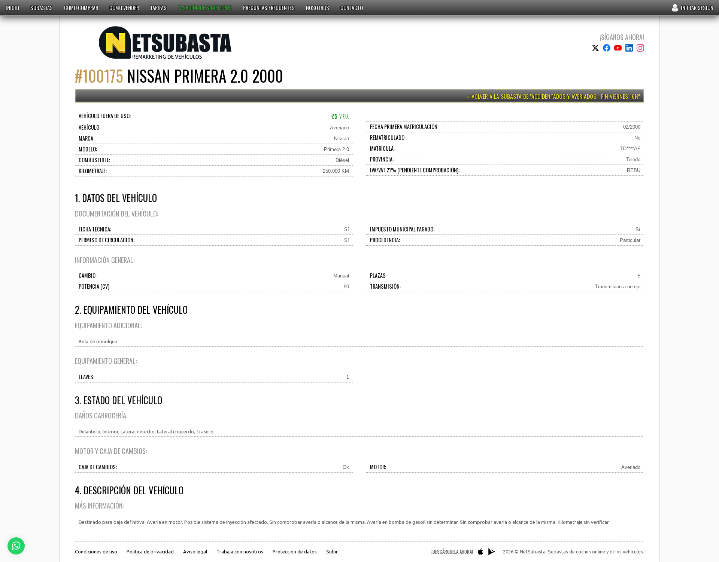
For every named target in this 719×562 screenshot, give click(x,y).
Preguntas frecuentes (269, 8)
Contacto (351, 8)
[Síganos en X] (595, 48)
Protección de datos (295, 551)
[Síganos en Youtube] (618, 48)
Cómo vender (124, 8)
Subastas (41, 8)
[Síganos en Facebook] (606, 48)
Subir (332, 551)
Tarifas (158, 8)
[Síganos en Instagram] (640, 48)
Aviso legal (195, 551)
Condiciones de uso (96, 551)
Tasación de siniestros (205, 8)
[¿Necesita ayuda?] (16, 546)
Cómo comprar (81, 8)
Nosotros (317, 8)
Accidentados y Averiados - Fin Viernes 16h (584, 96)
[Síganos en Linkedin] (629, 48)
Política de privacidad (150, 551)
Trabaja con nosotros (239, 551)
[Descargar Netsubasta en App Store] (480, 551)
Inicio (12, 8)
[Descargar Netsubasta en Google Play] (491, 551)
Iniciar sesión (697, 8)
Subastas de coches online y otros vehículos (165, 42)
